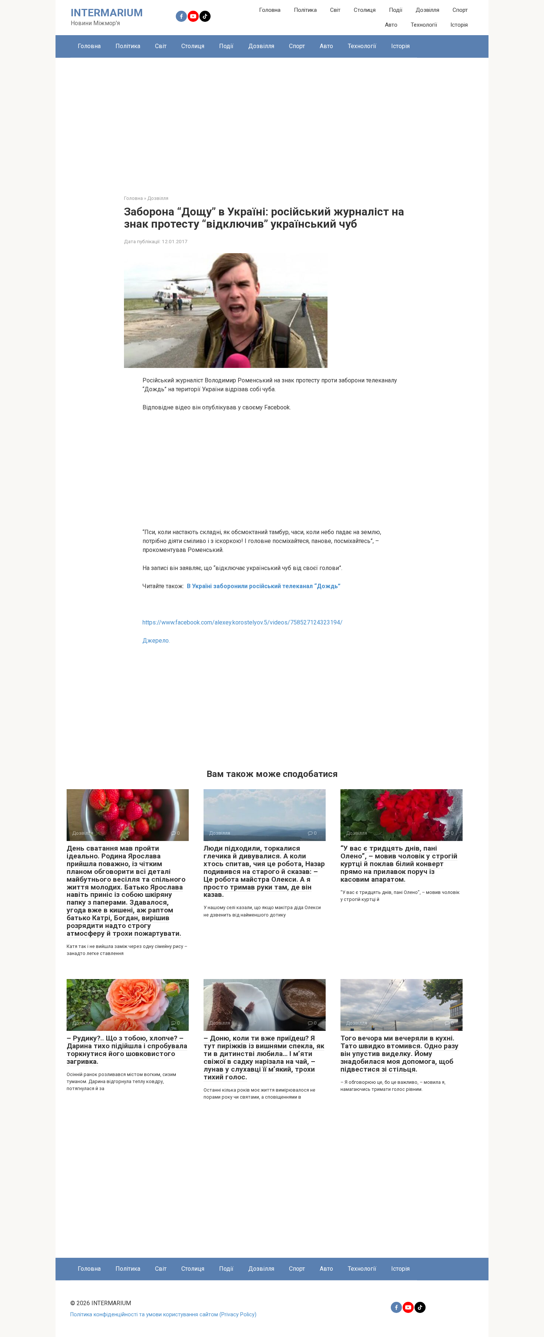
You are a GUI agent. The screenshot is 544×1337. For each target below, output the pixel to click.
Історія (459, 24)
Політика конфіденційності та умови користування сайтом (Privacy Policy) (163, 1314)
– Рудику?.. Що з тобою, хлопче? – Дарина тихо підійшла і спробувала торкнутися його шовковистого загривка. (127, 1050)
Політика (305, 10)
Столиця (365, 10)
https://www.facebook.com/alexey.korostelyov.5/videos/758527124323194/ (242, 622)
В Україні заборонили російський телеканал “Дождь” (263, 586)
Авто (391, 24)
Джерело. (156, 640)
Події (395, 10)
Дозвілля (427, 10)
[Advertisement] (272, 120)
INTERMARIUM (107, 13)
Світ (335, 10)
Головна (270, 10)
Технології (424, 24)
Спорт (460, 10)
